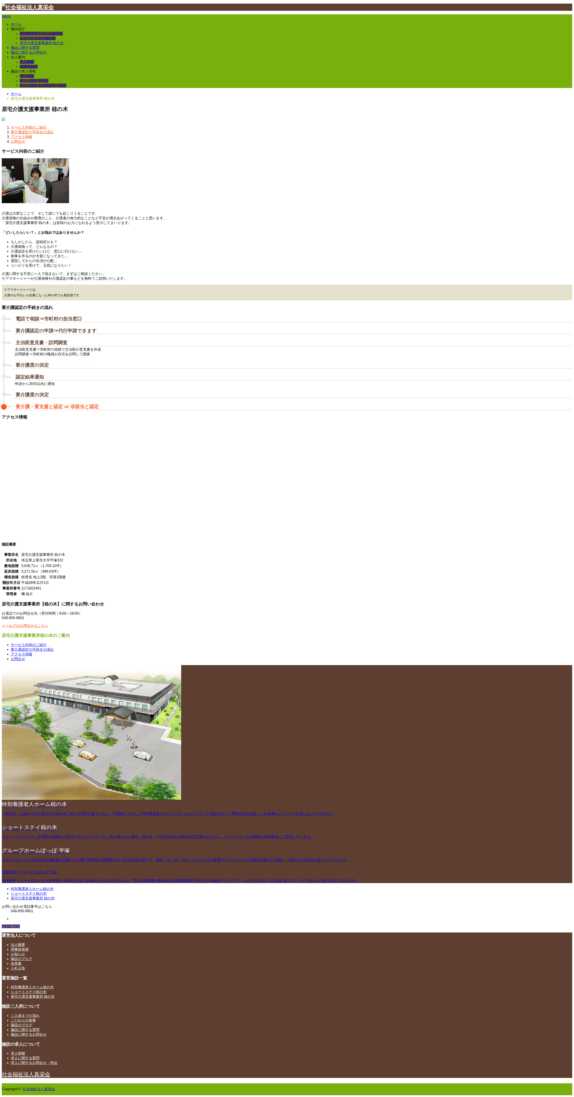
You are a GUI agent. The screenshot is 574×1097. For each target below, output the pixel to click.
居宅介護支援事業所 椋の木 (42, 43)
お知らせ (18, 954)
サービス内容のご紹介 (29, 127)
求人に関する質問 (34, 81)
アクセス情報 (21, 137)
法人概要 (27, 62)
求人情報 (27, 76)
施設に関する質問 (25, 48)
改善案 (16, 963)
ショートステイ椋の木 (38, 38)
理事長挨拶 (29, 66)
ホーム (16, 24)
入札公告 (18, 968)
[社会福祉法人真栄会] (28, 7)
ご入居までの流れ (25, 1016)
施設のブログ (21, 959)
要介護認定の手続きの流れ (32, 132)
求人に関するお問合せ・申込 (43, 85)
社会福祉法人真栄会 (26, 1074)
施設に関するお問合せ (29, 52)
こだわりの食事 (23, 1020)
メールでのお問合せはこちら (25, 626)
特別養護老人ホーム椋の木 (41, 33)
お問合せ (18, 141)
